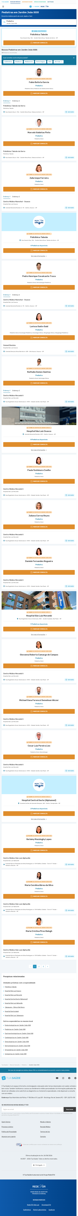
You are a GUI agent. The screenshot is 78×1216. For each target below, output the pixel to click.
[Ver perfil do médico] (39, 72)
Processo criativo (7, 1127)
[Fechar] (74, 58)
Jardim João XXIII (34, 1065)
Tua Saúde (5, 2)
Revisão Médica (45, 1127)
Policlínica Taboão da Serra (14, 106)
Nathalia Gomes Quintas (39, 372)
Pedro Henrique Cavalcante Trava (39, 276)
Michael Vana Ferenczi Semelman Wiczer (39, 700)
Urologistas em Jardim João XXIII (15, 1054)
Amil (49, 62)
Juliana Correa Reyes (39, 515)
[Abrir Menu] (3, 6)
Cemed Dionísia (9, 345)
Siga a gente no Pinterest (75, 1078)
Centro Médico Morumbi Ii (13, 396)
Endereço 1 (6, 101)
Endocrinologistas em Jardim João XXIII (18, 1025)
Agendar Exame (27, 2)
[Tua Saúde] (11, 1078)
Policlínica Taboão (39, 34)
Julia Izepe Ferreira (39, 178)
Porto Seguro (40, 62)
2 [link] (39, 967)
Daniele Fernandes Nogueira (39, 561)
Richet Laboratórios (39, 1210)
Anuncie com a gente (9, 1137)
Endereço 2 (16, 101)
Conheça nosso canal (57, 1078)
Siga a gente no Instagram (63, 1078)
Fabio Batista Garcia (39, 82)
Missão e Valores (45, 1122)
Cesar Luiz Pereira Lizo (39, 746)
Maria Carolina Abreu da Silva (39, 885)
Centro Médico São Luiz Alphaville (16, 858)
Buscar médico (15, 2)
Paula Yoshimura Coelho (39, 470)
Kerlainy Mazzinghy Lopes (39, 839)
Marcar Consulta (15, 1065)
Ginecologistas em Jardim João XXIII (17, 1042)
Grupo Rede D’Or (49, 1175)
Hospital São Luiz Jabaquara (14, 1015)
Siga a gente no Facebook (69, 1078)
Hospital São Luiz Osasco (10, 204)
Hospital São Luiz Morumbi (10, 398)
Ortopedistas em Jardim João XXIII (16, 1050)
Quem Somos (6, 1122)
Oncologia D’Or (46, 1205)
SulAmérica (8, 62)
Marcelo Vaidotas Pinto (39, 132)
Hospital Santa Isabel (12, 1011)
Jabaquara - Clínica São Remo (15, 1007)
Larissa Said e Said (39, 326)
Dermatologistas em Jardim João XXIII (17, 1046)
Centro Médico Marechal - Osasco (16, 202)
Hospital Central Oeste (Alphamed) (16, 999)
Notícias (51, 2)
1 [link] (34, 967)
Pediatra (24, 1065)
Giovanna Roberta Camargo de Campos (39, 654)
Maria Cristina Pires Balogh (39, 931)
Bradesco (18, 62)
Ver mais (57, 62)
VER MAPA (71, 112)
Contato (43, 1137)
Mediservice (29, 62)
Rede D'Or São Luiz (33, 1205)
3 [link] (43, 967)
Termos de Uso (45, 1132)
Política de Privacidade (9, 1132)
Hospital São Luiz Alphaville (11, 860)
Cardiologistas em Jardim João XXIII (16, 1038)
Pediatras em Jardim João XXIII (15, 1029)
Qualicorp (52, 1210)
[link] (47, 966)
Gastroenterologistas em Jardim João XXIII (19, 1033)
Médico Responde (40, 2)
